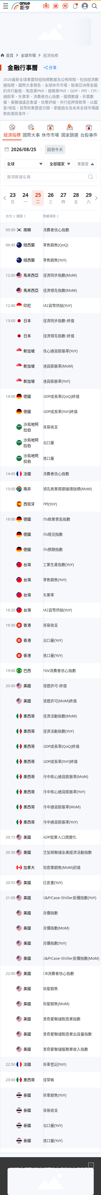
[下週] (96, 198)
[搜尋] (91, 177)
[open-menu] (5, 6)
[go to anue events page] (75, 6)
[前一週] (5, 198)
